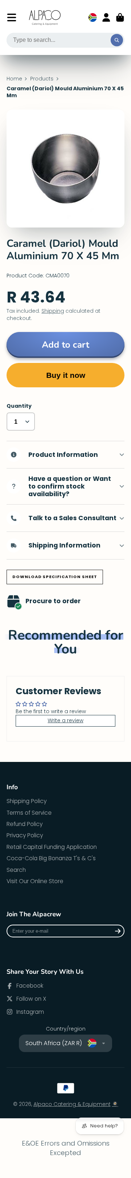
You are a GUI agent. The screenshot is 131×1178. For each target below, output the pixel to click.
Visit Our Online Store (35, 881)
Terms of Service (29, 813)
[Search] (117, 40)
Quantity (19, 406)
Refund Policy (25, 824)
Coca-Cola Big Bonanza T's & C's (51, 858)
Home (14, 78)
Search (16, 870)
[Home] (45, 18)
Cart (120, 17)
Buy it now (65, 375)
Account (106, 17)
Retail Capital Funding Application (52, 847)
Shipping (52, 311)
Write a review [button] (65, 720)
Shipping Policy (27, 801)
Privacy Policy (25, 835)
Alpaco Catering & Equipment (72, 1104)
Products (41, 78)
